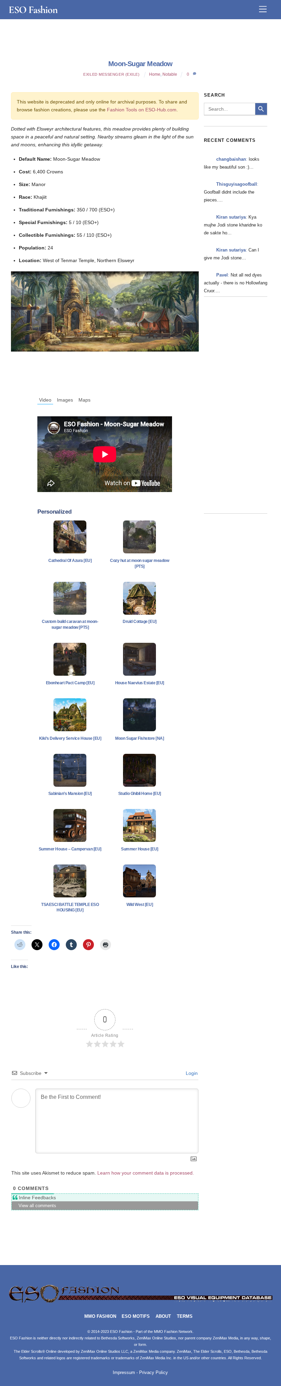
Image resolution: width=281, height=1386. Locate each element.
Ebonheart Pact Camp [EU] (70, 682)
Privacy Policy (153, 1372)
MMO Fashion (100, 1316)
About (163, 1316)
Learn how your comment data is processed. (145, 1173)
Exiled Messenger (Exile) (111, 74)
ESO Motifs (136, 1316)
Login (191, 1073)
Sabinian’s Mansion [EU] (70, 793)
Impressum (124, 1372)
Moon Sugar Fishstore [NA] (139, 738)
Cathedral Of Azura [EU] (69, 560)
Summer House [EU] (139, 849)
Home (154, 74)
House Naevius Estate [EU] (139, 682)
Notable (169, 74)
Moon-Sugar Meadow (140, 64)
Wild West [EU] (139, 904)
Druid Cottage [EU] (139, 621)
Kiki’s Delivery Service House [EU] (70, 738)
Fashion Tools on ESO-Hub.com (141, 109)
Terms (185, 1316)
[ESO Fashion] (141, 1301)
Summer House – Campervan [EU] (70, 849)
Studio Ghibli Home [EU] (139, 793)
